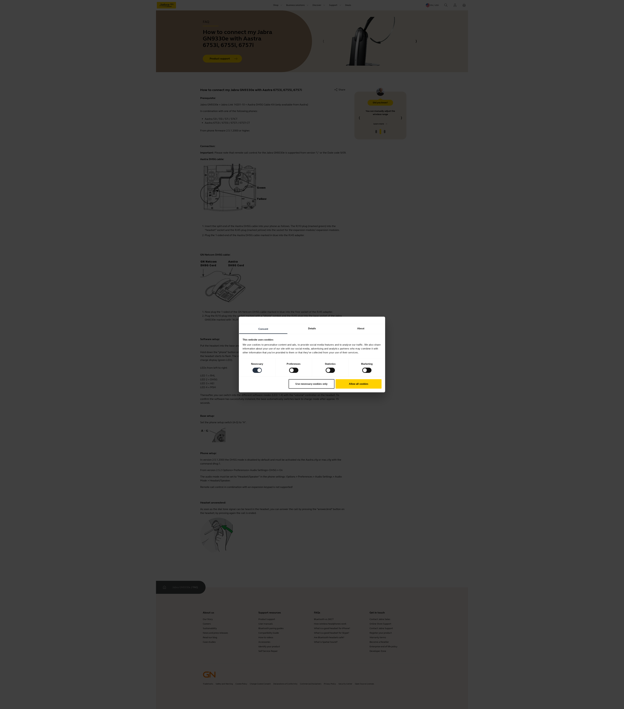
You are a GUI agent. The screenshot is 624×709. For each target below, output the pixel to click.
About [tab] (360, 328)
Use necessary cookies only (311, 383)
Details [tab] (312, 328)
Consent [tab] (263, 329)
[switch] (293, 370)
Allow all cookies (358, 383)
